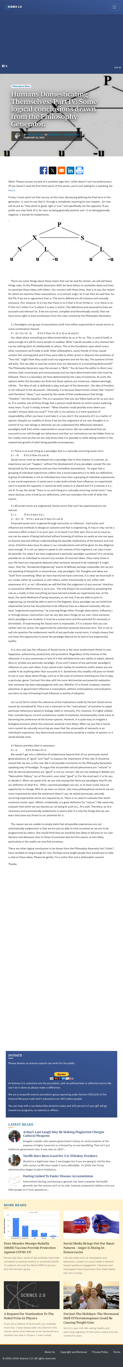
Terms (116, 1352)
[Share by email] (61, 170)
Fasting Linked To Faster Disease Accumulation (58, 1176)
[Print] (79, 170)
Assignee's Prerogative (63, 134)
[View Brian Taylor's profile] (18, 136)
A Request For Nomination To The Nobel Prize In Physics (29, 1316)
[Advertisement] (61, 40)
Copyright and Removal (73, 1352)
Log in (118, 67)
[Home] (14, 7)
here (11, 190)
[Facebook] (3, 66)
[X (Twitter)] (6, 66)
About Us (50, 1352)
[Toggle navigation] (114, 7)
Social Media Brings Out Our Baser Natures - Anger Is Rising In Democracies (89, 1247)
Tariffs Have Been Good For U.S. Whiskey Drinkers (60, 1156)
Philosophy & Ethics (21, 86)
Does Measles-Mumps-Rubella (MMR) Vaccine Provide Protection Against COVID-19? (30, 1247)
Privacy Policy (100, 1352)
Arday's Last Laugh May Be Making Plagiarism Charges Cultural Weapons (63, 1134)
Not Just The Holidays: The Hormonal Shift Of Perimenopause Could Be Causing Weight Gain (91, 1318)
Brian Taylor (35, 134)
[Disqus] (61, 913)
